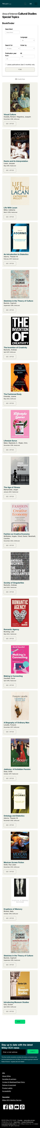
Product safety (7, 1088)
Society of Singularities (14, 583)
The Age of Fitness (12, 487)
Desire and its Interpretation (16, 161)
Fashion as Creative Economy (17, 534)
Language (23, 37)
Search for (9, 45)
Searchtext (9, 29)
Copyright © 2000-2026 (8, 1124)
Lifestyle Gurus (10, 441)
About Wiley (6, 1076)
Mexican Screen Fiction (14, 862)
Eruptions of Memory (13, 909)
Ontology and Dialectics (14, 816)
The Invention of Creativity (15, 347)
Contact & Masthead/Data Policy (13, 1082)
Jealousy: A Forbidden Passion (17, 769)
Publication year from (10, 54)
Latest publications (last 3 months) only (21, 65)
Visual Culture (10, 114)
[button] (36, 4)
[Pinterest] (22, 1109)
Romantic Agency (11, 629)
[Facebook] (5, 1109)
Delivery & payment (9, 1085)
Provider (20, 1120)
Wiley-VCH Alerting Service (11, 1100)
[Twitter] (11, 1109)
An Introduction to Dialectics (16, 254)
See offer (10, 124)
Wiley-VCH (6, 4)
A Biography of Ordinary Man (16, 722)
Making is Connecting (13, 676)
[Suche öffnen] (25, 4)
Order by (23, 45)
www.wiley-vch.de (29, 1120)
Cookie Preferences (27, 1122)
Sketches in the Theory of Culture (18, 301)
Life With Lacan (10, 208)
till (21, 53)
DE (31, 4)
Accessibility (6, 1091)
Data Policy (17, 1122)
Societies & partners (9, 1079)
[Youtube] (16, 1109)
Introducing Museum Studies (16, 1002)
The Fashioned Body (13, 394)
